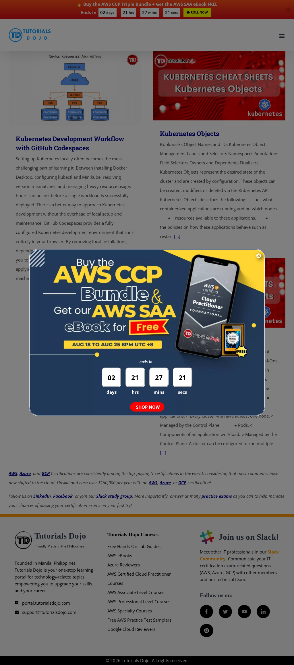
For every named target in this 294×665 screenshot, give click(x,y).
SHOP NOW (148, 407)
